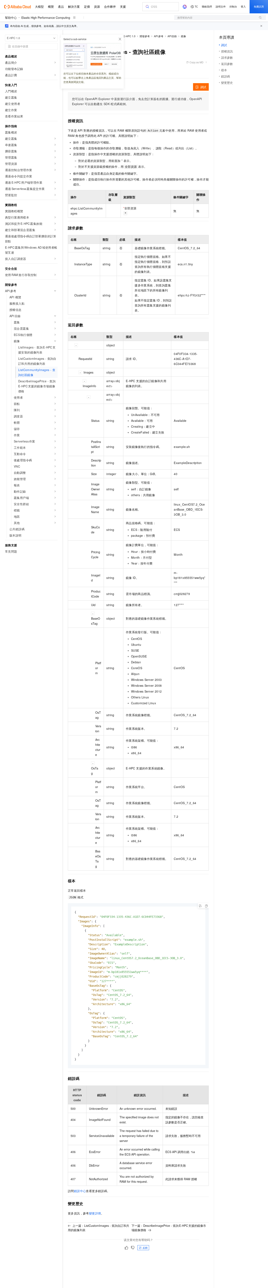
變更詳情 (95, 1213)
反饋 (145, 1247)
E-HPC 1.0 (129, 36)
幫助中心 (11, 17)
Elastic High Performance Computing (45, 17)
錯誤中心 (80, 1191)
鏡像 (183, 36)
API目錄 (172, 36)
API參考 (158, 36)
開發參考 (145, 36)
